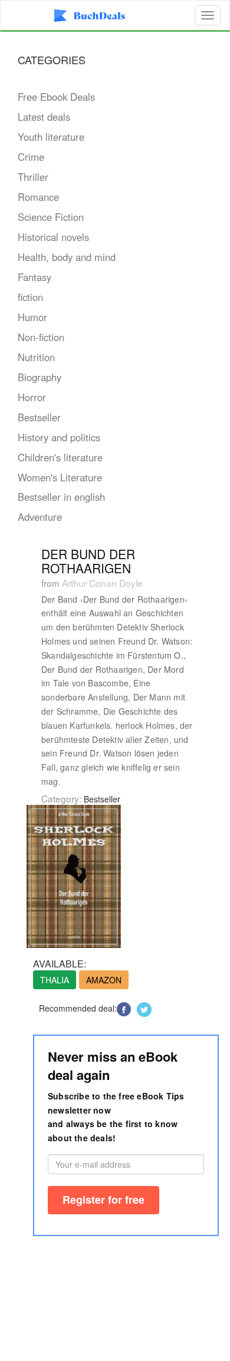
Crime (31, 157)
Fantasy (34, 277)
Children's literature (60, 457)
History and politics (59, 437)
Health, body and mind (67, 257)
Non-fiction (41, 337)
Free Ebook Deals (56, 97)
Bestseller (39, 417)
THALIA (54, 980)
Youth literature (51, 137)
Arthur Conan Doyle (102, 582)
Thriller (33, 177)
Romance (38, 197)
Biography (39, 377)
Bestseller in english (61, 497)
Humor (32, 317)
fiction (30, 297)
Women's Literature (60, 477)
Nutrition (36, 357)
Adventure (40, 517)
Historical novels (53, 237)
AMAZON (103, 980)
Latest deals (44, 117)
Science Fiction (51, 217)
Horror (32, 397)
